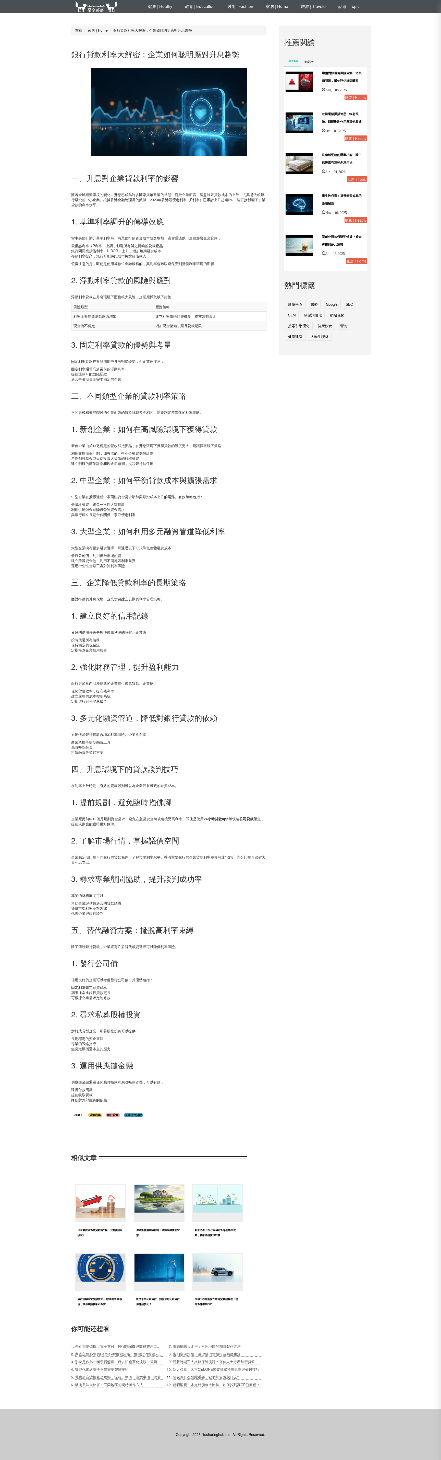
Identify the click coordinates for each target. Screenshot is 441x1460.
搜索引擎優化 (299, 325)
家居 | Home (277, 6)
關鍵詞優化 (313, 314)
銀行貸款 (112, 1115)
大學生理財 (319, 336)
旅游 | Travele (313, 6)
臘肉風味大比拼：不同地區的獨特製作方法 (109, 1384)
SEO (349, 304)
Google (332, 304)
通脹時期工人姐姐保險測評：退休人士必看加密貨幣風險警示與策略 (217, 1361)
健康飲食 (325, 325)
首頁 (78, 30)
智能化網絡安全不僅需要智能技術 (102, 1369)
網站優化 (337, 314)
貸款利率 (95, 1115)
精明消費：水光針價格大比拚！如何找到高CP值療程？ (216, 1384)
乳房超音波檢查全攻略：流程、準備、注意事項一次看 (118, 1376)
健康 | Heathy (160, 6)
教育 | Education (200, 6)
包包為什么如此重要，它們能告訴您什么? (206, 1376)
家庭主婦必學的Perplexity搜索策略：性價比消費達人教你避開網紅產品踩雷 (119, 1353)
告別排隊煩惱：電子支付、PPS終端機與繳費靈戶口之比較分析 (119, 1346)
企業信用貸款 (133, 1115)
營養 (343, 325)
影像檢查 (295, 304)
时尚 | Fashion (240, 6)
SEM (292, 314)
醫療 (314, 304)
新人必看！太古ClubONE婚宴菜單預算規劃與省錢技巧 (216, 1369)
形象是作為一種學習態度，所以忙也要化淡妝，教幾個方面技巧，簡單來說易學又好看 (119, 1361)
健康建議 (295, 336)
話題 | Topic (349, 6)
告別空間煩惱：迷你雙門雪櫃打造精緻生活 (207, 1353)
